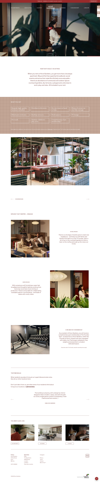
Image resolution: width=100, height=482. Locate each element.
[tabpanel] (50, 399)
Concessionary (75, 7)
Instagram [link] (42, 454)
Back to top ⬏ (43, 462)
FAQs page (50, 129)
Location (39, 7)
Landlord (86, 7)
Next (87, 199)
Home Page (51, 8)
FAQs (25, 456)
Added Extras (28, 7)
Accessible (63, 7)
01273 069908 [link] (14, 464)
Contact (42, 461)
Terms (41, 459)
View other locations (28, 464)
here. (29, 379)
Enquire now (93, 1)
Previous (12, 199)
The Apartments (15, 7)
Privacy (41, 457)
